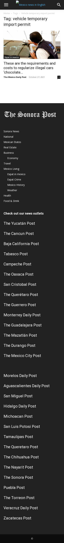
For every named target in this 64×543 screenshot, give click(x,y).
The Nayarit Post (18, 467)
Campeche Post (17, 264)
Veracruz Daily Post (21, 508)
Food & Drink (11, 201)
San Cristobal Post (20, 284)
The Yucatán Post (19, 223)
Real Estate (10, 147)
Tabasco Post (16, 254)
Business (9, 152)
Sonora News (11, 131)
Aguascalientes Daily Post (27, 386)
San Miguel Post (18, 396)
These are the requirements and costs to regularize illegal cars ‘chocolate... (30, 67)
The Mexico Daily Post (15, 77)
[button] (6, 5)
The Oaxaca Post (18, 274)
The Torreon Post (19, 498)
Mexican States (12, 142)
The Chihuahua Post (21, 457)
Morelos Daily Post (20, 375)
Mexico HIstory (16, 185)
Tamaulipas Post (18, 436)
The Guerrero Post (20, 305)
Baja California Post (21, 244)
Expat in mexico (12, 57)
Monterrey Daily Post (22, 315)
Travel (7, 163)
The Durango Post (19, 345)
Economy (12, 158)
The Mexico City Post (22, 355)
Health (7, 195)
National (8, 136)
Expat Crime (14, 179)
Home (7, 13)
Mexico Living (11, 168)
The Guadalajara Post (23, 325)
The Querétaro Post (21, 294)
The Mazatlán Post (20, 335)
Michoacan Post (18, 416)
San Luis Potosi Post (22, 426)
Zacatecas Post (17, 518)
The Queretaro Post (21, 447)
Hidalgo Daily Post (20, 406)
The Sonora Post (18, 477)
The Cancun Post (19, 233)
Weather (12, 190)
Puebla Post (14, 487)
